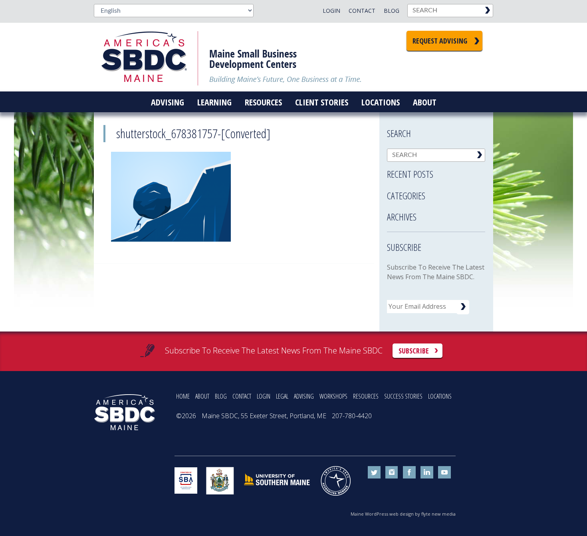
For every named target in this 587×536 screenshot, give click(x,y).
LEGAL (282, 396)
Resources (263, 102)
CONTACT (241, 396)
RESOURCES (366, 396)
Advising (167, 102)
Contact (362, 10)
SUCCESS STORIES (403, 396)
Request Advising (439, 41)
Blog (391, 10)
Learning (214, 102)
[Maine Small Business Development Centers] (150, 57)
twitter (374, 472)
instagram (391, 472)
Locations (380, 102)
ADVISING (304, 396)
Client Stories (321, 102)
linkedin (426, 472)
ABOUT (202, 396)
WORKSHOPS (333, 396)
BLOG (221, 396)
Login (331, 10)
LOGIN (263, 396)
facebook (409, 472)
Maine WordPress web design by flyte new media (403, 514)
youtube (444, 472)
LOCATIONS (440, 396)
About (424, 102)
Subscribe (414, 350)
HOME (183, 396)
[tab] (436, 172)
